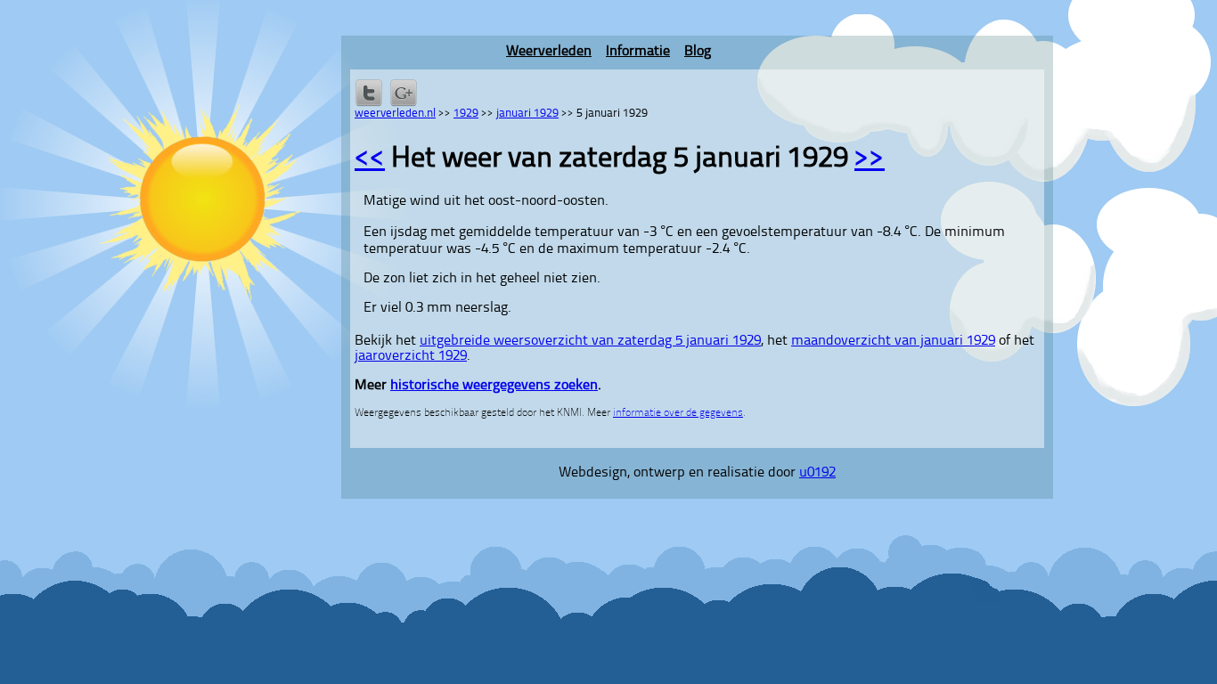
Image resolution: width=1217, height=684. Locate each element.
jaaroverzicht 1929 (411, 356)
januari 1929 (527, 113)
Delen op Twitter (369, 92)
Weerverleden (549, 52)
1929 (465, 113)
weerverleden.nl (395, 113)
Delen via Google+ (403, 92)
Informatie (638, 52)
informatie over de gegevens (678, 413)
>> (869, 159)
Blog (697, 52)
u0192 (817, 473)
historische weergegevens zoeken (494, 386)
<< (370, 159)
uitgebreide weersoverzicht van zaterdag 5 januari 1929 (590, 341)
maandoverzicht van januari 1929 (893, 341)
